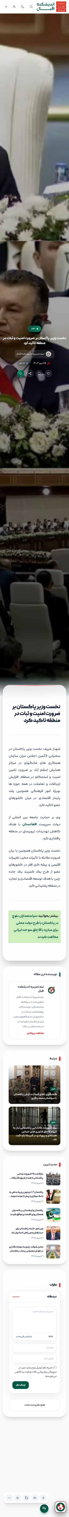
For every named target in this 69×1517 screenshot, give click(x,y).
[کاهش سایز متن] (9, 1497)
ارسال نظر (20, 1385)
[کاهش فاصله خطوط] (17, 1497)
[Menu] (6, 7)
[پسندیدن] (48, 373)
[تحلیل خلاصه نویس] (20, 373)
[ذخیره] (39, 373)
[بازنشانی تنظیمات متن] (26, 1497)
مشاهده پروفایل (35, 1033)
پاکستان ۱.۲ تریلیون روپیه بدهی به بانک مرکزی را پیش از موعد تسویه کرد (26, 1196)
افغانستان (29, 824)
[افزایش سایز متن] (43, 1497)
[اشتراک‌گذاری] (29, 373)
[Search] (31, 6)
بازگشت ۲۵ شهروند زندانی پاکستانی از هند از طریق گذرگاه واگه (27, 1178)
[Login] (14, 6)
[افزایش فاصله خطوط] (34, 1497)
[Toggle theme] (22, 6)
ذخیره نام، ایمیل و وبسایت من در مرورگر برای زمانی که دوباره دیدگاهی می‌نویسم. (36, 1372)
